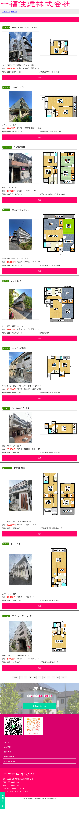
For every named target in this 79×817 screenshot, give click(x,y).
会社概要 (7, 747)
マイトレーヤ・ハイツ (17, 616)
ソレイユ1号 (12, 281)
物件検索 (7, 752)
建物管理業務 (9, 757)
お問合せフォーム (39, 706)
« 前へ (15, 677)
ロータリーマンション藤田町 (20, 27)
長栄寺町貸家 (14, 468)
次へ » (64, 677)
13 (49, 677)
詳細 (39, 77)
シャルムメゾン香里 (16, 408)
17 (58, 677)
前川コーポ (11, 544)
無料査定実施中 (10, 761)
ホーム (6, 742)
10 (35, 677)
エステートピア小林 (16, 210)
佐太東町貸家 (14, 147)
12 (44, 677)
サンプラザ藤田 (14, 348)
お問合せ (3, 800)
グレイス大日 (13, 87)
